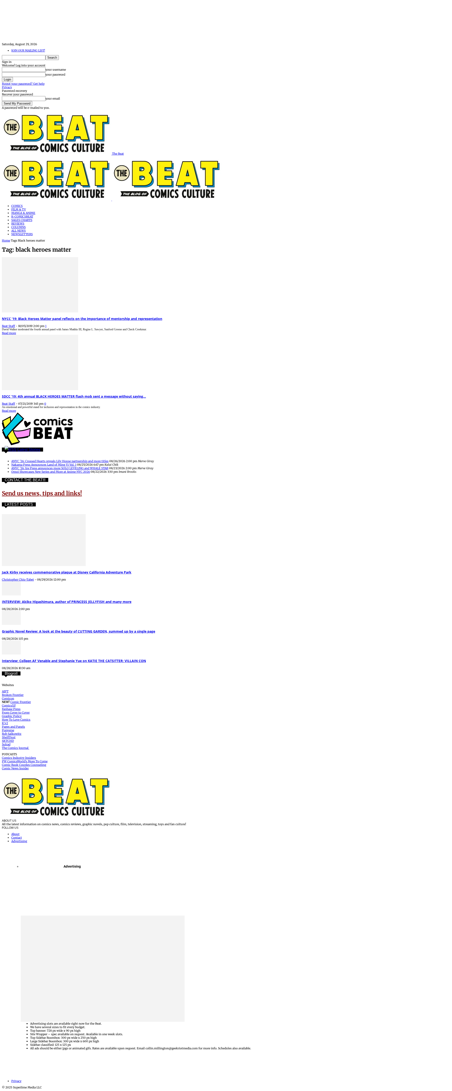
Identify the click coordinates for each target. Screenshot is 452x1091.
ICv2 (5, 723)
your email (52, 98)
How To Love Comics (16, 719)
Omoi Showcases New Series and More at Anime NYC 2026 (50, 471)
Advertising (19, 841)
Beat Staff (8, 326)
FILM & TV (18, 209)
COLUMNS (18, 227)
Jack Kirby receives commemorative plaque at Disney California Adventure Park (66, 572)
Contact (16, 837)
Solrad (6, 744)
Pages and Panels (13, 726)
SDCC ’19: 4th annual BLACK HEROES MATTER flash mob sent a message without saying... (74, 396)
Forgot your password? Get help (23, 83)
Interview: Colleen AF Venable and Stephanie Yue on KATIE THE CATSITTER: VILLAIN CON (74, 661)
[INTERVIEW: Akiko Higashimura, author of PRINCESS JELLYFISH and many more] (11, 594)
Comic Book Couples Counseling (24, 765)
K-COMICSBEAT (22, 216)
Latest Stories (28, 450)
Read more (9, 333)
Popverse (8, 730)
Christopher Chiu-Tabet (18, 579)
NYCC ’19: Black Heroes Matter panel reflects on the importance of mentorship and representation (82, 318)
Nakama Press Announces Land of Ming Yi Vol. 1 (43, 464)
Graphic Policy (12, 716)
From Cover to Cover (16, 712)
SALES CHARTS (21, 220)
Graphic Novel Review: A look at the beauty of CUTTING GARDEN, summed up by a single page (78, 631)
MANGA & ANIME (23, 213)
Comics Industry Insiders (19, 758)
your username (55, 69)
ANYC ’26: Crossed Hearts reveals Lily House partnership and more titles (60, 461)
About (15, 834)
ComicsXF (9, 705)
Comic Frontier (20, 702)
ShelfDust (9, 737)
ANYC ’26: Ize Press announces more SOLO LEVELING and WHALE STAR (59, 468)
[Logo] (57, 199)
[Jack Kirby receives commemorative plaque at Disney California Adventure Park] (44, 565)
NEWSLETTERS (22, 234)
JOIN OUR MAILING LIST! (28, 50)
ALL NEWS (18, 230)
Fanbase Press (11, 709)
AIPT (5, 691)
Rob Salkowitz (11, 733)
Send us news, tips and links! (42, 493)
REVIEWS (17, 223)
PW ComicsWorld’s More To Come (25, 761)
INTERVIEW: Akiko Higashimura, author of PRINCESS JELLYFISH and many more (66, 601)
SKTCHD (8, 741)
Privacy (7, 87)
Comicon (8, 698)
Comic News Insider (15, 768)
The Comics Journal (15, 748)
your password (55, 74)
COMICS (17, 206)
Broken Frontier (13, 695)
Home (6, 240)
